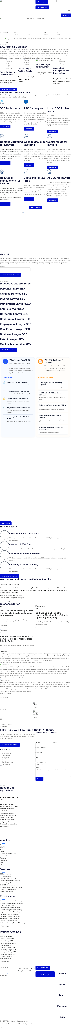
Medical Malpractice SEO (15, 344)
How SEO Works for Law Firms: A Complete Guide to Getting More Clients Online (16, 638)
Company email (39, 752)
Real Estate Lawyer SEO (15, 329)
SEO (1, 606)
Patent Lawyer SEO (12, 339)
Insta (62, 1017)
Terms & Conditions (8, 1024)
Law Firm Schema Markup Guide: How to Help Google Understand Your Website (16, 613)
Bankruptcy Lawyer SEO (15, 319)
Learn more (3, 626)
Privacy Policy (22, 1024)
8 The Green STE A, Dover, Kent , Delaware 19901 (26, 970)
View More (5, 926)
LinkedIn (62, 973)
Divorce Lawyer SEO (12, 298)
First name (38, 742)
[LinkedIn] (62, 968)
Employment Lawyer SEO (15, 324)
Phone (37, 757)
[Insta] (62, 1011)
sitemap (33, 1024)
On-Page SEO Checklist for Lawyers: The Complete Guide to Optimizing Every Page (52, 615)
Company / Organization (41, 747)
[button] (9, 584)
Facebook (62, 1006)
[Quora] (62, 979)
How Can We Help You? (41, 762)
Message (37, 767)
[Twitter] (62, 990)
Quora (62, 984)
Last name (55, 742)
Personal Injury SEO (12, 288)
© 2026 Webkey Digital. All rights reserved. (14, 1021)
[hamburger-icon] (69, 10)
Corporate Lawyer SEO (14, 314)
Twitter (62, 995)
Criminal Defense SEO (13, 293)
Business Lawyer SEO (13, 334)
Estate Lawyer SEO (12, 308)
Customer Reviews (6, 724)
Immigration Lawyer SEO (15, 303)
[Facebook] (62, 1001)
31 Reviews (3, 709)
